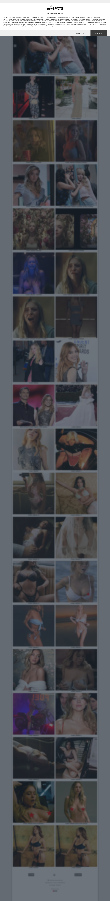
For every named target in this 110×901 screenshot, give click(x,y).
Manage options (81, 33)
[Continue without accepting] (5, 1)
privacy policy (29, 25)
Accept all (98, 33)
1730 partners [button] (14, 17)
